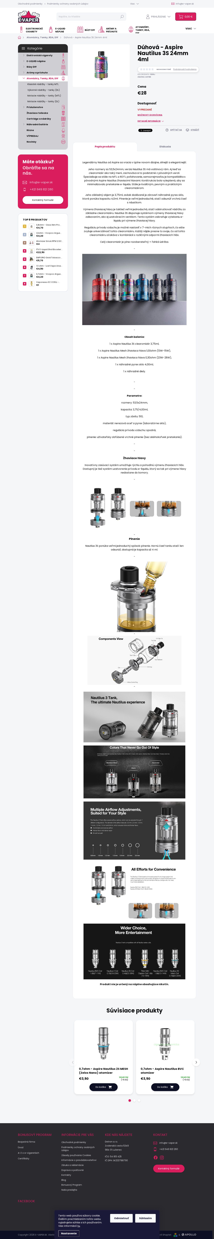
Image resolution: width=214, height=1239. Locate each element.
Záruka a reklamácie (72, 1165)
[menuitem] (32, 30)
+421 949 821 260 (41, 189)
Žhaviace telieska (37, 113)
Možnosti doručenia (150, 115)
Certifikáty (23, 1158)
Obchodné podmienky (30, 3)
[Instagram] (161, 1157)
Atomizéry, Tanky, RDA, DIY (42, 78)
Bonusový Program (71, 1184)
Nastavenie (69, 1233)
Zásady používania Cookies (76, 1155)
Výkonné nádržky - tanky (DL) (43, 90)
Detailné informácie (149, 121)
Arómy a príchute (37, 72)
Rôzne (30, 130)
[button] (129, 1100)
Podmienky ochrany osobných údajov (67, 3)
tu (78, 1226)
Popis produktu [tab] (105, 146)
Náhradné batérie (37, 124)
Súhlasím (145, 1218)
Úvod (20, 1147)
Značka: (144, 77)
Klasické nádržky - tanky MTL (43, 84)
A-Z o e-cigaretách (28, 1152)
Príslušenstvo (35, 107)
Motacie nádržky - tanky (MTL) (44, 95)
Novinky (31, 141)
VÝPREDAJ (32, 136)
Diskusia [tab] (165, 146)
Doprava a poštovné (72, 1170)
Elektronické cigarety (39, 55)
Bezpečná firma (26, 1141)
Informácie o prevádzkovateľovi (78, 1160)
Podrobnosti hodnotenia (184, 69)
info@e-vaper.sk (41, 182)
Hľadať (122, 16)
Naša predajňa (69, 1189)
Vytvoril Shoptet (162, 1234)
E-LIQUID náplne (36, 61)
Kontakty (66, 1175)
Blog (63, 1180)
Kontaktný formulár (43, 200)
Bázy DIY (32, 66)
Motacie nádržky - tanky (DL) (43, 101)
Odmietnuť (121, 1218)
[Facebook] (155, 1157)
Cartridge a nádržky (39, 118)
